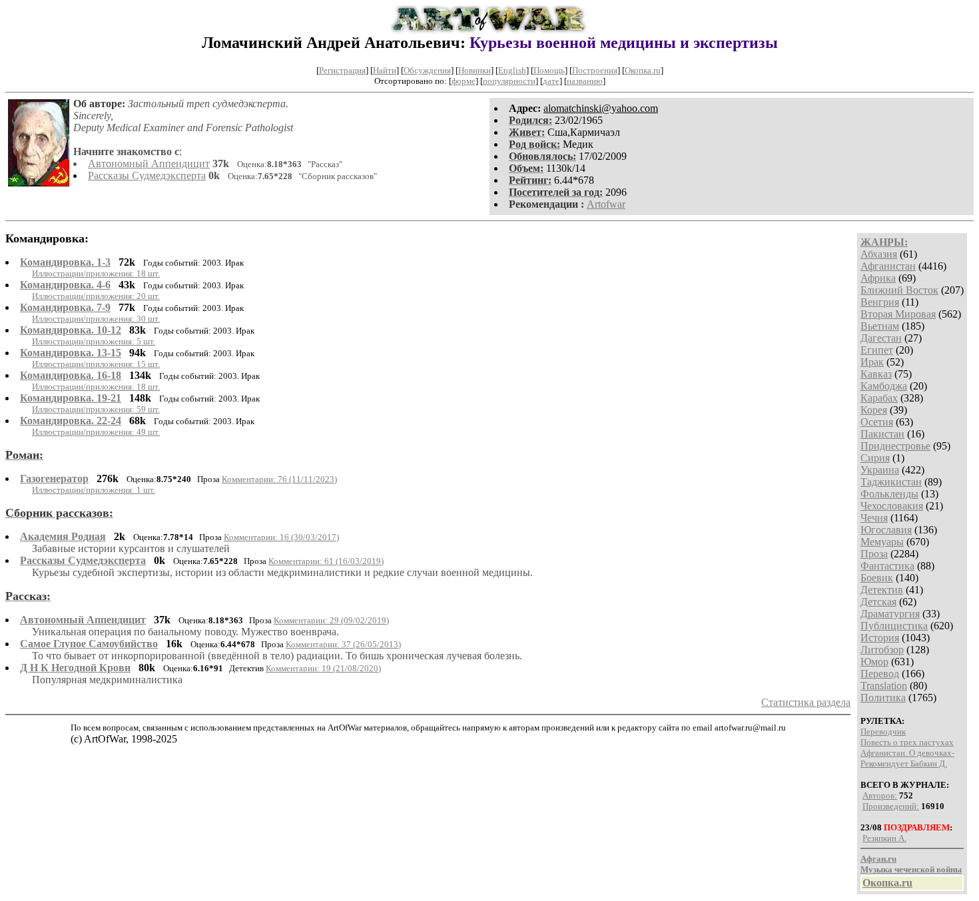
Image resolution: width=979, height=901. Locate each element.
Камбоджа (883, 386)
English (512, 70)
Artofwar (606, 204)
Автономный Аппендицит (149, 163)
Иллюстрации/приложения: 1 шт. (93, 490)
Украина (879, 469)
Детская (878, 601)
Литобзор (882, 649)
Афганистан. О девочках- (907, 753)
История (879, 637)
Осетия (876, 422)
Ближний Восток (899, 290)
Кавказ (876, 374)
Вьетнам (879, 326)
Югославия (886, 529)
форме (464, 81)
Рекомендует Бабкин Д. (903, 763)
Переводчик (883, 732)
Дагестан (881, 338)
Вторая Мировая (898, 314)
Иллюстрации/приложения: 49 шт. (96, 432)
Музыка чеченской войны (911, 869)
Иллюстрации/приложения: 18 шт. (96, 273)
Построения (594, 70)
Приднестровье (895, 445)
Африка (878, 278)
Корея (873, 410)
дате (551, 81)
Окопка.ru (643, 70)
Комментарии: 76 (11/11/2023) (279, 479)
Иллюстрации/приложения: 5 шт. (93, 341)
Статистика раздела (805, 702)
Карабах (879, 398)
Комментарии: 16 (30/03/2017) (281, 537)
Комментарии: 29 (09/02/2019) (331, 620)
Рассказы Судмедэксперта (147, 175)
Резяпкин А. (884, 838)
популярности (509, 81)
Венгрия (879, 302)
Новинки (474, 70)
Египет (876, 350)
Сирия (875, 457)
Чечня (874, 517)
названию (585, 81)
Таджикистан (891, 481)
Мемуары (882, 541)
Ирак (872, 362)
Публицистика (894, 625)
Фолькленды (889, 493)
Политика (883, 697)
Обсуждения (427, 70)
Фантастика (887, 565)
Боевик (876, 577)
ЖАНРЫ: (884, 242)
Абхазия (878, 254)
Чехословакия (891, 505)
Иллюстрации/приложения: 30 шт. (96, 319)
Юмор (874, 661)
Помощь (549, 70)
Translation (883, 685)
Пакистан (882, 434)
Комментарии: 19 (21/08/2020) (323, 668)
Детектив (881, 589)
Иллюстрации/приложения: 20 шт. (96, 296)
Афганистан (888, 266)
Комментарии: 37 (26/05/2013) (343, 644)
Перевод (879, 673)
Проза (874, 553)
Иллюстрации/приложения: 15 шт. (96, 364)
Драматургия (890, 613)
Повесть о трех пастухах (907, 742)
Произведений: (890, 806)
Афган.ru (878, 859)
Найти (384, 70)
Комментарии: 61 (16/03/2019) (326, 561)
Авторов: (879, 795)
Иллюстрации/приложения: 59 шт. (96, 409)
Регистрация (342, 70)
